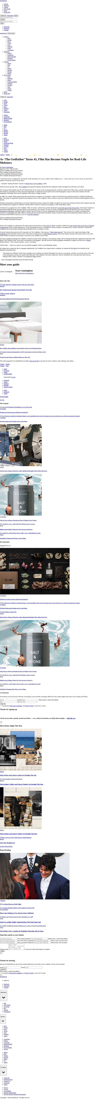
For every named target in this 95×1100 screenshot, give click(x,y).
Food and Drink (12, 82)
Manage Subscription (10, 1093)
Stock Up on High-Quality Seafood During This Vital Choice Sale (20, 922)
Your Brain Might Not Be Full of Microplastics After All (14, 299)
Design (9, 72)
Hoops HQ (7, 12)
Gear (8, 45)
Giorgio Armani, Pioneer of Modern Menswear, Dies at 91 (15, 357)
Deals (5, 10)
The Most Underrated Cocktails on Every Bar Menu (13, 421)
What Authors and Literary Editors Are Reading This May (18, 834)
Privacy (6, 1088)
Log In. (13, 377)
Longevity (10, 55)
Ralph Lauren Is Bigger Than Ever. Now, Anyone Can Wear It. (16, 529)
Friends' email (4, 949)
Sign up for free (34, 361)
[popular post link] (16, 407)
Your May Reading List (7, 843)
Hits (5, 1003)
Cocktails (2, 417)
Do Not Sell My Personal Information (15, 1094)
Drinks (9, 40)
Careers (6, 1089)
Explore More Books (6, 846)
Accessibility (7, 1091)
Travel (9, 43)
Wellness (6, 5)
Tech (8, 87)
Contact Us (7, 1081)
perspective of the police (7, 211)
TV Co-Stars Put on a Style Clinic (10, 904)
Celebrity (2, 900)
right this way (71, 718)
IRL (5, 1008)
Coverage (6, 1006)
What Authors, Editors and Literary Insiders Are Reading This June (21, 784)
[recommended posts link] (21, 770)
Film (8, 65)
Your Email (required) (23, 938)
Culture (6, 7)
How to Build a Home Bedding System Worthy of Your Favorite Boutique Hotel (20, 348)
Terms (5, 1084)
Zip (19, 702)
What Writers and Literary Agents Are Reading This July (18, 775)
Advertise (6, 1083)
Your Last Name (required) (25, 942)
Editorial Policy (8, 1079)
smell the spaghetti (33, 214)
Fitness (9, 53)
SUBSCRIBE (8, 374)
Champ (6, 1010)
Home (9, 80)
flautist (89, 240)
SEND (2, 951)
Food (8, 42)
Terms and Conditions (15, 706)
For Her (9, 85)
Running (10, 58)
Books (9, 68)
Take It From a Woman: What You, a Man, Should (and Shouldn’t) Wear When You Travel (23, 471)
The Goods (7, 9)
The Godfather (23, 187)
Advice (6, 1049)
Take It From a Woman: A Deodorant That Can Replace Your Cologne (18, 520)
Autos (9, 48)
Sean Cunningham (7, 167)
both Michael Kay (50, 234)
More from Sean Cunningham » (24, 273)
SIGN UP (3, 969)
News (1, 534)
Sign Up (3, 704)
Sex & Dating (11, 60)
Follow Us (3, 15)
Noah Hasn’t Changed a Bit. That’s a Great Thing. (13, 538)
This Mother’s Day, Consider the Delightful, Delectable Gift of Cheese (22, 931)
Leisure (6, 4)
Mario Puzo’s (34, 183)
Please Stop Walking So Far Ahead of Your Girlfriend (17, 913)
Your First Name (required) (25, 940)
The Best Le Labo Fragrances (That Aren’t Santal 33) (14, 412)
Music (9, 63)
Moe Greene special (56, 232)
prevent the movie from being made (68, 208)
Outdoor (9, 83)
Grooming (10, 50)
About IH (6, 1078)
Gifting (9, 90)
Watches (9, 47)
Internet (9, 70)
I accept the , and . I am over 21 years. (24, 706)
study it (48, 225)
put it (75, 248)
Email (19, 700)
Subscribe (10, 15)
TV (8, 67)
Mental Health (11, 57)
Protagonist (7, 1011)
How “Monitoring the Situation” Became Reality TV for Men (16, 290)
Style (8, 38)
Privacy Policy (29, 706)
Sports (9, 73)
